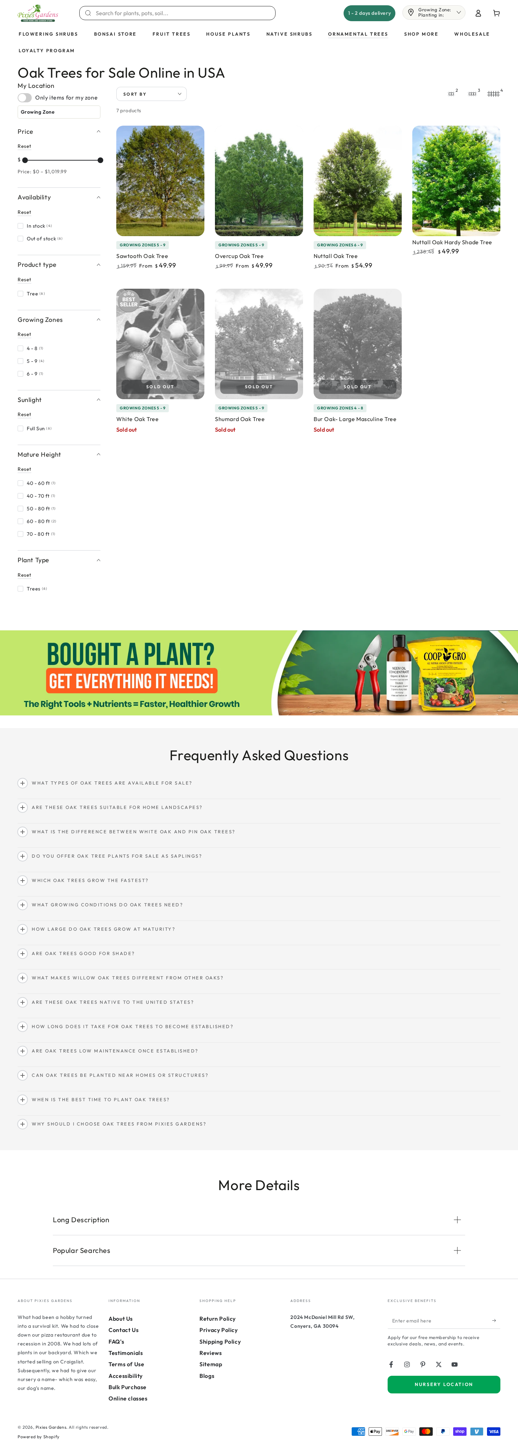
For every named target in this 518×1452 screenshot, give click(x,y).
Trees (37, 589)
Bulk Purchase (128, 1387)
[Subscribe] (496, 1320)
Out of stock (45, 238)
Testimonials (126, 1352)
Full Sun (39, 428)
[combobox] (181, 13)
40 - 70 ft (41, 496)
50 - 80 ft (41, 508)
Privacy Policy (218, 1329)
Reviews (210, 1352)
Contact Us (123, 1329)
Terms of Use (126, 1364)
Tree (36, 293)
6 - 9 (35, 374)
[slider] (25, 160)
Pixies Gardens (51, 1427)
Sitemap (210, 1364)
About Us (121, 1318)
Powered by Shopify (39, 1436)
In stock (39, 226)
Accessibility (126, 1375)
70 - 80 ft (41, 534)
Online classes (128, 1398)
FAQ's (116, 1341)
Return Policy (217, 1318)
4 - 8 (35, 348)
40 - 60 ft (41, 483)
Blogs (206, 1375)
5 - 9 (36, 361)
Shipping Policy (220, 1341)
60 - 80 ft (42, 521)
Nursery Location (444, 1384)
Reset (24, 146)
